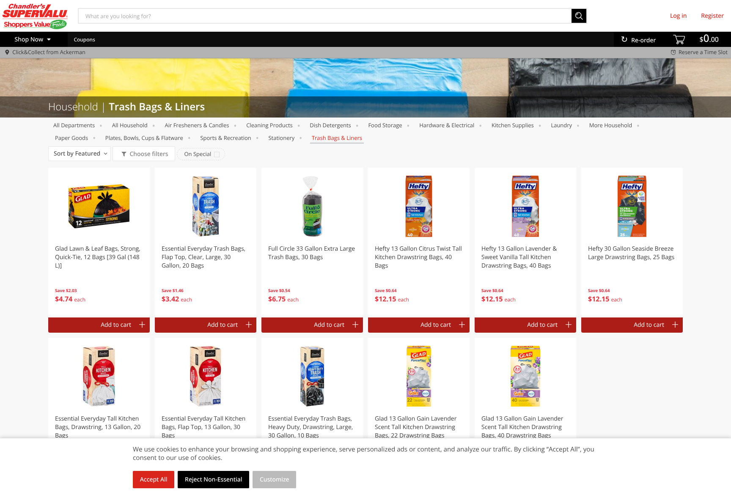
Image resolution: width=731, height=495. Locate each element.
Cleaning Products (269, 125)
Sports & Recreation (225, 138)
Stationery (281, 138)
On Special (197, 154)
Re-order (643, 40)
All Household (130, 125)
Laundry (561, 125)
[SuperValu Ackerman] (35, 16)
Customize (274, 480)
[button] (99, 242)
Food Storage (385, 125)
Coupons (84, 39)
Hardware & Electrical (446, 125)
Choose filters (148, 154)
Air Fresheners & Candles (197, 125)
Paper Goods (71, 138)
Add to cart (116, 325)
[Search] (579, 16)
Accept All (154, 480)
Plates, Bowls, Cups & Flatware (144, 138)
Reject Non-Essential (213, 480)
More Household (610, 125)
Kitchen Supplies (513, 125)
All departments (74, 125)
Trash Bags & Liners (337, 138)
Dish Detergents (330, 125)
